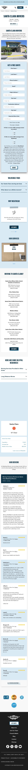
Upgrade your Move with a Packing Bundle (14, 2)
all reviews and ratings (14, 683)
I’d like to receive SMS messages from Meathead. (14, 137)
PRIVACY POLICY (5, 758)
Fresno (16, 539)
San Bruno (6, 565)
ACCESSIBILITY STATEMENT (18, 758)
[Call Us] (15, 7)
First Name (13, 68)
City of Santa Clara (14, 292)
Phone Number (13, 80)
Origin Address (14, 92)
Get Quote (20, 7)
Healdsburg (9, 627)
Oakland (14, 660)
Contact (14, 739)
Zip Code (13, 98)
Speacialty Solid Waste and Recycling (14, 338)
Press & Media (14, 733)
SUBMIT (14, 167)
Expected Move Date (14, 116)
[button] (11, 231)
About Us (14, 727)
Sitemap (14, 742)
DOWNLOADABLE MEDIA (7, 761)
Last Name (13, 74)
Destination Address (13, 104)
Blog (14, 736)
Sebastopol (6, 588)
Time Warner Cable (14, 320)
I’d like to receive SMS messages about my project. (14, 128)
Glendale (5, 488)
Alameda (12, 615)
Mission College (14, 310)
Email (13, 86)
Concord (8, 552)
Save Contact (14, 24)
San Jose (6, 641)
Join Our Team (14, 730)
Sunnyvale (6, 673)
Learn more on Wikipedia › (19, 450)
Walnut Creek (7, 540)
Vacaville (10, 488)
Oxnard (16, 640)
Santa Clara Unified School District (14, 301)
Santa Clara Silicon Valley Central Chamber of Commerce (14, 281)
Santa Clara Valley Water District (14, 329)
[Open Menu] (26, 7)
